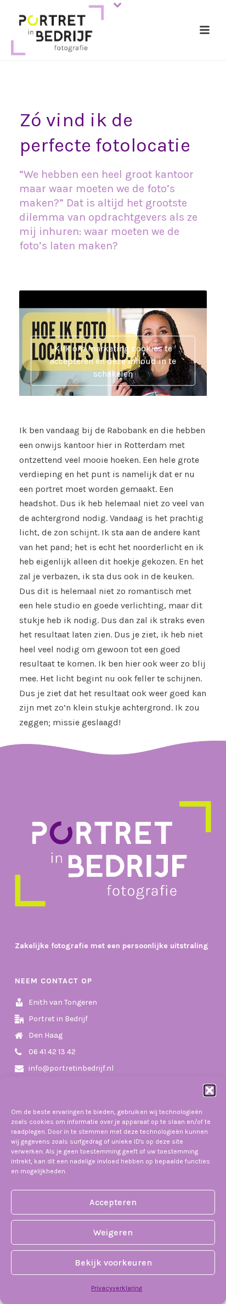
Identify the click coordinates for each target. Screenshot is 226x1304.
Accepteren (113, 1202)
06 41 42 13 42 (52, 1051)
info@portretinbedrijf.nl (71, 1068)
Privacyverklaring (116, 1288)
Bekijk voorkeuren (113, 1262)
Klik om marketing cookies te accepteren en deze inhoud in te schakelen (113, 361)
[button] (209, 1090)
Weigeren (113, 1232)
